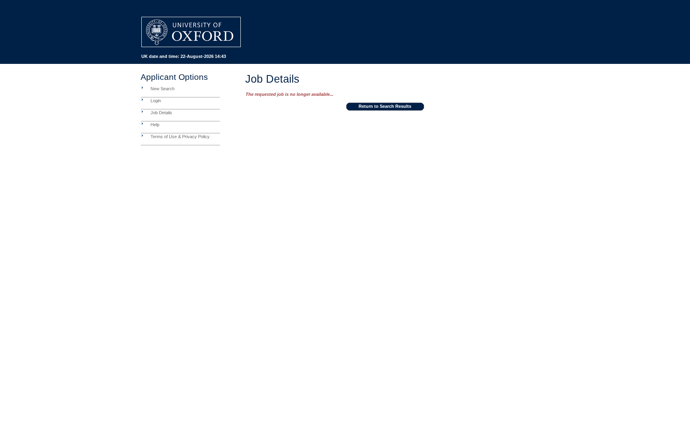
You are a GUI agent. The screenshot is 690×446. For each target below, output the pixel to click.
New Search (162, 88)
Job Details (161, 112)
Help (155, 124)
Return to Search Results (385, 106)
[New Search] (142, 87)
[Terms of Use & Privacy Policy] (142, 135)
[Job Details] (142, 111)
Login (156, 100)
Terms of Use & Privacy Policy (180, 136)
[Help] (142, 123)
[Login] (142, 99)
